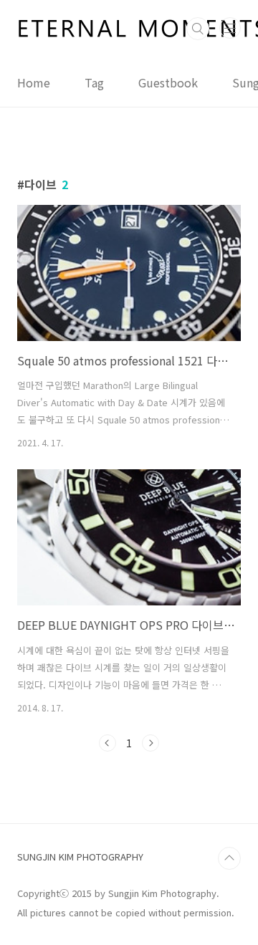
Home (33, 82)
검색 (198, 28)
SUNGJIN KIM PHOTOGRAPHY (80, 856)
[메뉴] (230, 28)
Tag (94, 82)
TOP (229, 858)
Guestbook (168, 82)
